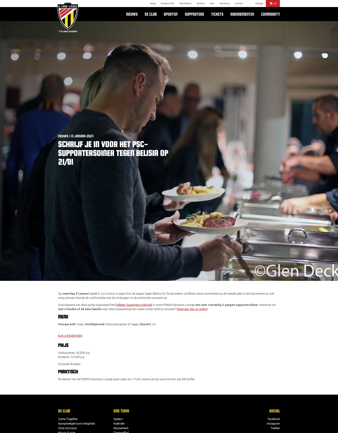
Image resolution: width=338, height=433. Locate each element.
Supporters (194, 14)
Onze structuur (67, 428)
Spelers (118, 418)
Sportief (171, 14)
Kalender (119, 423)
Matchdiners (185, 3)
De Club (151, 14)
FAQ (212, 3)
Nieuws (132, 14)
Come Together (68, 418)
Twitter (275, 428)
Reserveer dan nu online (192, 309)
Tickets (217, 14)
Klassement (121, 428)
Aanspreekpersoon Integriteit (76, 423)
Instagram (273, 423)
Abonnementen (242, 14)
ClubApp (259, 3)
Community (270, 14)
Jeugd (153, 3)
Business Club (167, 3)
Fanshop (201, 3)
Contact (239, 3)
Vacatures (225, 3)
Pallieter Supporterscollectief (133, 304)
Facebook (274, 418)
